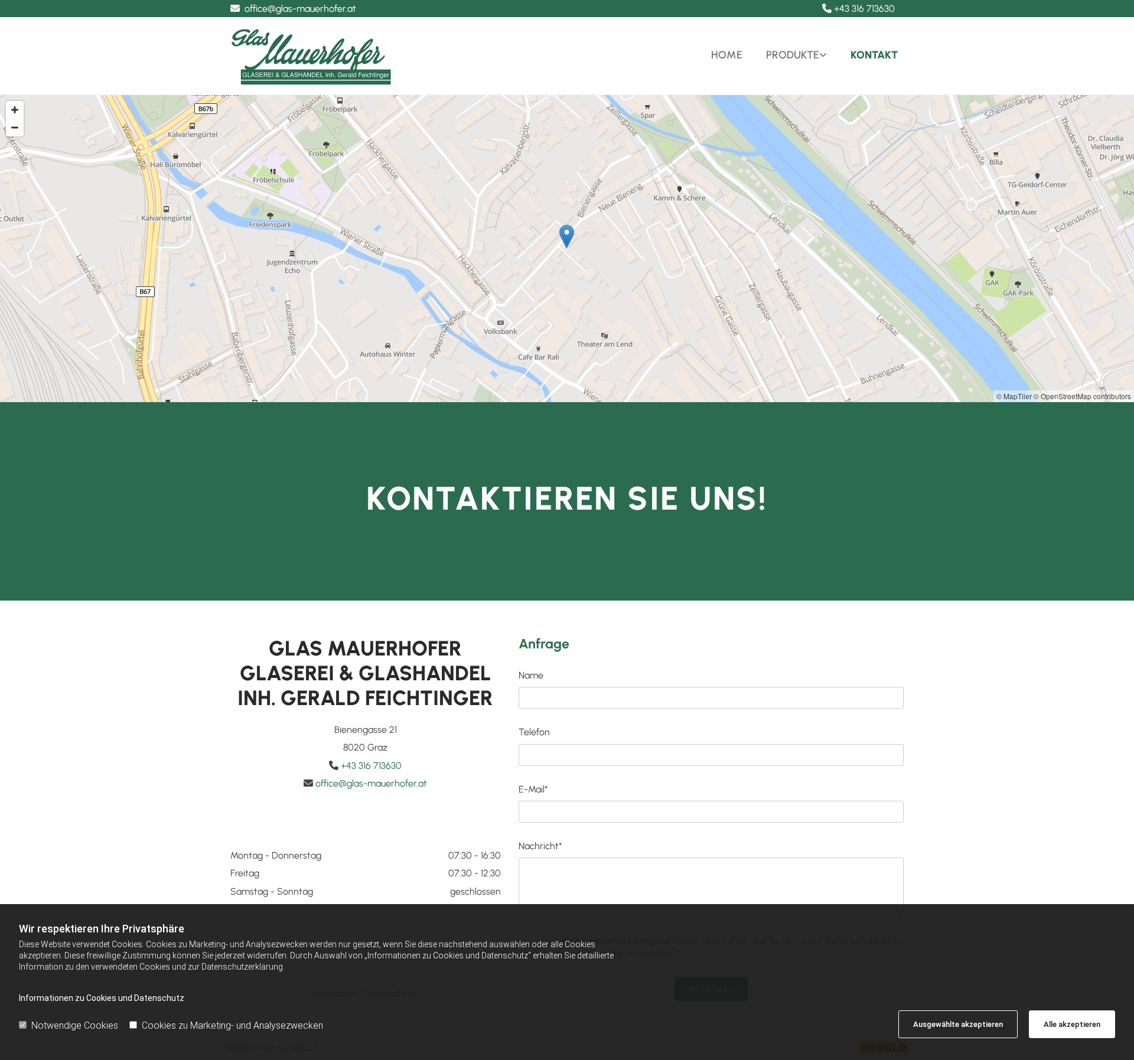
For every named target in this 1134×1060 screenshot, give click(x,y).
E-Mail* (533, 789)
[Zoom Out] (15, 127)
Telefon (534, 732)
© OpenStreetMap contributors (1082, 396)
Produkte (792, 54)
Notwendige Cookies (74, 1025)
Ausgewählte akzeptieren (958, 1024)
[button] (566, 236)
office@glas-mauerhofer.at (300, 8)
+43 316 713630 (864, 8)
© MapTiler (1014, 396)
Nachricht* (540, 846)
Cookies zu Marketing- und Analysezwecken (232, 1025)
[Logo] (394, 55)
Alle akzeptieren (1072, 1024)
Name (531, 675)
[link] (790, 55)
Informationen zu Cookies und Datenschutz (101, 998)
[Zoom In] (15, 110)
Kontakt (874, 54)
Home (726, 54)
